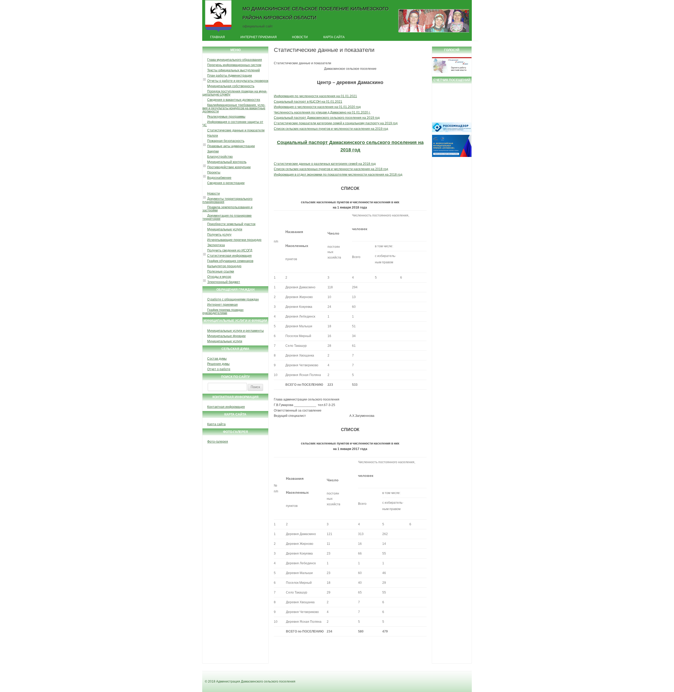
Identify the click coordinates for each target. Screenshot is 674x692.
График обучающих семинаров (230, 261)
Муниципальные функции (226, 336)
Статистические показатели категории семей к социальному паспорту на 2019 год (336, 123)
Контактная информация (226, 407)
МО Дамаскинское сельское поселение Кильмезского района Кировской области (315, 13)
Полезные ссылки (220, 271)
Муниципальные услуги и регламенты (235, 331)
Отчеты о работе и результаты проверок (237, 81)
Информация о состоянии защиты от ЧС (232, 123)
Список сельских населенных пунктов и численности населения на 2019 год (331, 129)
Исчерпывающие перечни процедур (234, 240)
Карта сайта (334, 37)
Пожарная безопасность (225, 141)
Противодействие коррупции (229, 167)
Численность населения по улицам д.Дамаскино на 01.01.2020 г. (322, 112)
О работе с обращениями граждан (233, 299)
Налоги (212, 135)
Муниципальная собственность (230, 86)
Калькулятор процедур (224, 266)
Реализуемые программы (226, 116)
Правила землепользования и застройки (227, 208)
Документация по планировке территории (227, 217)
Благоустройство (220, 157)
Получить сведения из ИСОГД (229, 250)
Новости (300, 37)
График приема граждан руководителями (223, 311)
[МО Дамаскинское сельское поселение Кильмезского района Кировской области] (218, 32)
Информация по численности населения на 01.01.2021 (315, 96)
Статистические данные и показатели (236, 130)
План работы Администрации (229, 75)
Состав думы (217, 358)
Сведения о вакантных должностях (233, 100)
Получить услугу (219, 234)
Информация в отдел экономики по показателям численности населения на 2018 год (338, 174)
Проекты (213, 172)
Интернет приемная (258, 37)
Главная (217, 37)
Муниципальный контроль (226, 162)
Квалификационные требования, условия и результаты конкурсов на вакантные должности (233, 108)
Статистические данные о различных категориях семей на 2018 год (325, 164)
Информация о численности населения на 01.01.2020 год (317, 107)
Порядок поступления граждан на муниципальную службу (234, 93)
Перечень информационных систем (234, 65)
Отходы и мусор (219, 277)
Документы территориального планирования (227, 200)
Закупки (213, 151)
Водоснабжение (219, 178)
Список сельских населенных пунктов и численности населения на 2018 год (331, 169)
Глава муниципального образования (234, 60)
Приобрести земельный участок (231, 224)
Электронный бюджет (223, 282)
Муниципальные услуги (224, 229)
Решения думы (218, 364)
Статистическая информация (229, 256)
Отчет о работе (218, 369)
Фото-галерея (217, 441)
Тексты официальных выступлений (233, 70)
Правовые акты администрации (231, 146)
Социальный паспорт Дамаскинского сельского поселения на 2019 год (327, 118)
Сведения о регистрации (226, 183)
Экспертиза (216, 245)
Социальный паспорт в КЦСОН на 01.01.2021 (308, 101)
